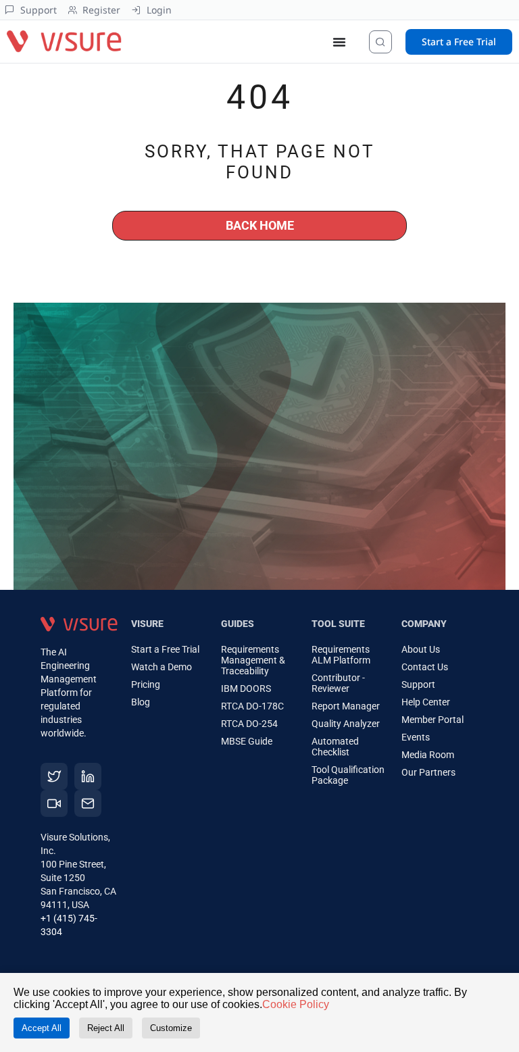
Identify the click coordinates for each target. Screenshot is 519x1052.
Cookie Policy (295, 1004)
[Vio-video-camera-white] (54, 803)
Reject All (105, 1028)
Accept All (41, 1028)
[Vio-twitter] (54, 776)
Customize (171, 1028)
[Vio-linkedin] (87, 776)
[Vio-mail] (87, 803)
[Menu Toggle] (339, 42)
